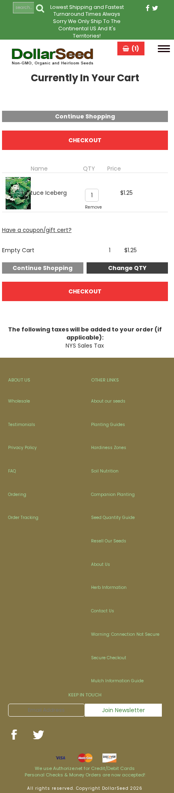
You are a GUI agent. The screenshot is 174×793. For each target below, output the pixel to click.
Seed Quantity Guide (113, 518)
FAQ (12, 471)
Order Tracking (23, 518)
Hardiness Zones (108, 448)
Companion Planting (113, 494)
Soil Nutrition (105, 471)
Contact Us (102, 611)
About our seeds (108, 401)
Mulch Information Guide (117, 681)
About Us (100, 564)
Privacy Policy (22, 448)
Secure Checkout (108, 658)
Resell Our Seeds (108, 541)
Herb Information (109, 587)
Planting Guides (108, 425)
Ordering (17, 494)
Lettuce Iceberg (44, 193)
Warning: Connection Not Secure (125, 634)
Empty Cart (18, 250)
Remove (93, 207)
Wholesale (19, 401)
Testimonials (21, 425)
